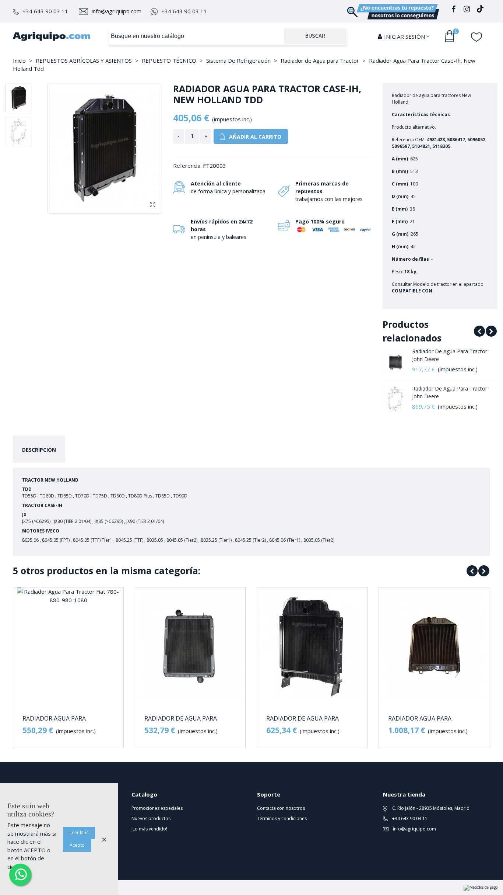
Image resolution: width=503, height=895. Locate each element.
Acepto (77, 845)
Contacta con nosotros (281, 808)
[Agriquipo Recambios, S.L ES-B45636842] (51, 36)
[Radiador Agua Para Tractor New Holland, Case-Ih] (434, 646)
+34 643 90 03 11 (45, 11)
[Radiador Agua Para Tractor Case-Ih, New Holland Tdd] (152, 204)
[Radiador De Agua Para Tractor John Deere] (395, 362)
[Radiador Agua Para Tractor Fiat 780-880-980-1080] (68, 646)
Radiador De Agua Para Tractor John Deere (449, 355)
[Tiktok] (480, 10)
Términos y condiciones (282, 818)
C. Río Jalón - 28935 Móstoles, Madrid (430, 808)
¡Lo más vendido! (149, 829)
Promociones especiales (157, 808)
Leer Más (79, 832)
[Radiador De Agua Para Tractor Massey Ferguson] (312, 646)
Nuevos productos (150, 818)
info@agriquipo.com (116, 11)
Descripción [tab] (39, 449)
